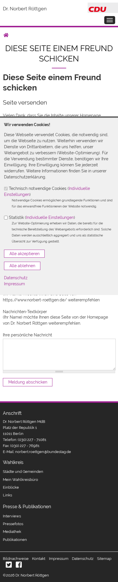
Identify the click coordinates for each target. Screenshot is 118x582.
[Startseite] (103, 5)
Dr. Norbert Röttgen (25, 8)
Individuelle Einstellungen (50, 217)
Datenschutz (15, 277)
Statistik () (42, 217)
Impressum (14, 284)
